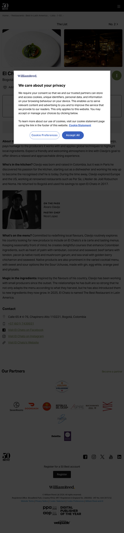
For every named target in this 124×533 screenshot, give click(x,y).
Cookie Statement (80, 125)
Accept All (73, 135)
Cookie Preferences (44, 135)
